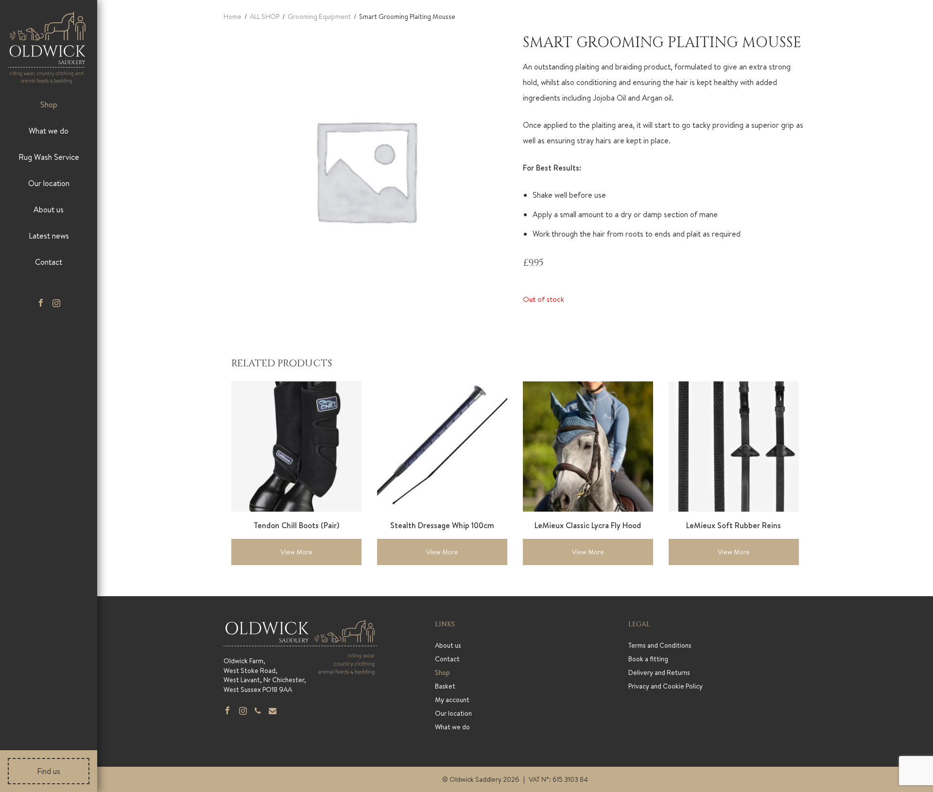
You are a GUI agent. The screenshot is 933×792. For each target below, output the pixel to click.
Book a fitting (648, 659)
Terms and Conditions (659, 645)
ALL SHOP (264, 16)
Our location (48, 183)
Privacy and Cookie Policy (665, 686)
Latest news (49, 235)
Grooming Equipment (319, 16)
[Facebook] (41, 303)
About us (49, 209)
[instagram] (56, 303)
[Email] (272, 711)
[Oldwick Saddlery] (47, 48)
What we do (49, 130)
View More (296, 552)
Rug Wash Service (48, 157)
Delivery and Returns (659, 672)
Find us (48, 771)
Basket (445, 686)
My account (452, 700)
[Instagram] (243, 711)
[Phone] (258, 711)
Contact (48, 262)
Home (233, 16)
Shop (48, 104)
